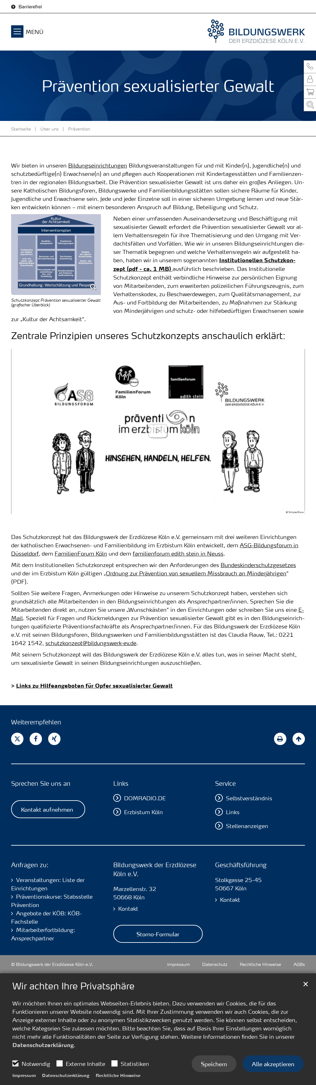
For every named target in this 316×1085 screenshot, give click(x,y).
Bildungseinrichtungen (97, 165)
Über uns (49, 129)
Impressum (24, 1075)
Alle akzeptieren (273, 1064)
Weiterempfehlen (36, 722)
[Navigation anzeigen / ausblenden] (17, 32)
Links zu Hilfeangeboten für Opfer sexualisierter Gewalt (94, 685)
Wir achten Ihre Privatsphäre (73, 986)
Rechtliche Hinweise (118, 1075)
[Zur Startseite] (243, 31)
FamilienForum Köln (81, 553)
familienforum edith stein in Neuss (178, 553)
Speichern (214, 1064)
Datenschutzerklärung (43, 1045)
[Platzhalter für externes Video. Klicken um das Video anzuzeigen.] (158, 431)
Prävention (79, 129)
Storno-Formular (157, 934)
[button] (310, 66)
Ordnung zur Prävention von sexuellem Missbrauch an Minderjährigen (196, 573)
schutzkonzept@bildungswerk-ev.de (90, 643)
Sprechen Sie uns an (40, 783)
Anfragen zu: (29, 865)
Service (225, 783)
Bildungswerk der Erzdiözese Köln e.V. (154, 869)
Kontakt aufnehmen (47, 809)
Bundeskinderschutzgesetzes (258, 565)
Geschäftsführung (241, 865)
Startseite (21, 129)
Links (120, 783)
